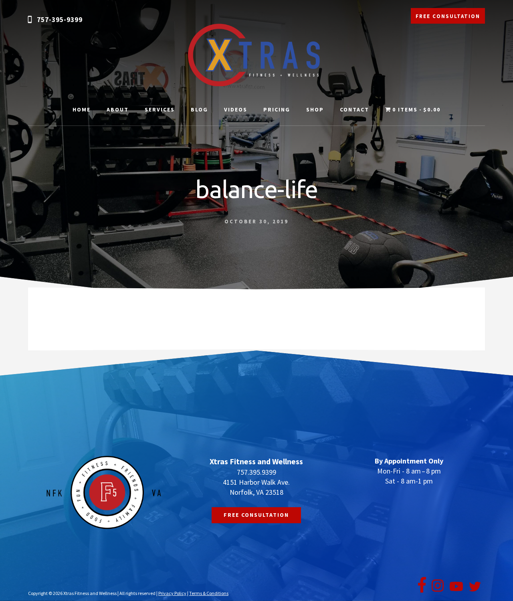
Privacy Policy (172, 593)
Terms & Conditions (208, 593)
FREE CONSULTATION (448, 16)
